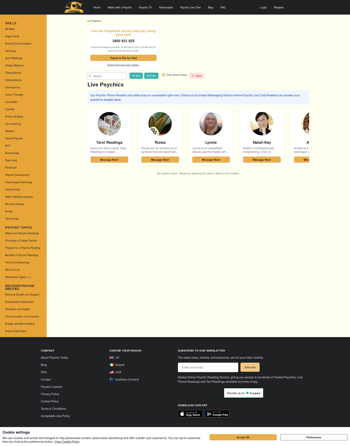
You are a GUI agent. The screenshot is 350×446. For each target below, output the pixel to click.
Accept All (243, 437)
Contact (46, 379)
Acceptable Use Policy (55, 416)
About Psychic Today (54, 357)
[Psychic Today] (74, 7)
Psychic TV (145, 7)
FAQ (222, 7)
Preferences (313, 437)
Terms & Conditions (53, 408)
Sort (138, 76)
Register (279, 7)
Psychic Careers (51, 387)
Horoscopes (166, 7)
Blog (210, 7)
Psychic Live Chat (190, 7)
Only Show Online (176, 75)
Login (263, 7)
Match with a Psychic (120, 7)
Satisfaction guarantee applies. (123, 65)
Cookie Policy (50, 401)
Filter (153, 76)
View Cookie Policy (67, 441)
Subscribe (250, 367)
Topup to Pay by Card (123, 58)
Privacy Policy (50, 394)
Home (97, 7)
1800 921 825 (123, 41)
